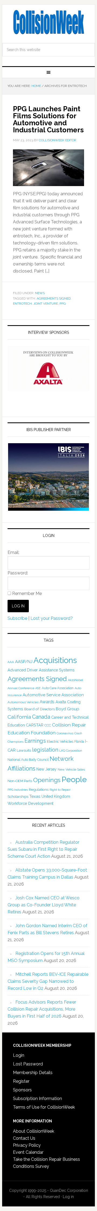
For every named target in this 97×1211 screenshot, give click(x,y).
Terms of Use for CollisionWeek (44, 1107)
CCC (47, 725)
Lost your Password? (51, 618)
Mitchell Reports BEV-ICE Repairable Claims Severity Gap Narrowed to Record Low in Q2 (48, 981)
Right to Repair (60, 790)
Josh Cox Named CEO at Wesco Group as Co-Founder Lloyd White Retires (43, 904)
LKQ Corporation (70, 750)
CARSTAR (34, 725)
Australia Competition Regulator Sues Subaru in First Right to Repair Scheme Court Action (43, 849)
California (19, 717)
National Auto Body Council (28, 760)
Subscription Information (37, 1098)
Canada (41, 717)
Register (21, 1081)
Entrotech (22, 303)
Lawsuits (24, 750)
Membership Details (33, 1072)
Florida (79, 742)
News (40, 293)
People (74, 779)
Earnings (35, 741)
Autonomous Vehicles (23, 702)
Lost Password (28, 1064)
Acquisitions (55, 660)
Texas (34, 796)
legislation (45, 749)
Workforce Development (30, 803)
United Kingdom (55, 796)
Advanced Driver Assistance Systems (41, 670)
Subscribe (17, 618)
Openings (46, 779)
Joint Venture (45, 303)
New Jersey (46, 769)
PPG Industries (18, 789)
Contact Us (24, 1138)
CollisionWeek (48, 22)
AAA (11, 662)
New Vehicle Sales (71, 769)
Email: (13, 552)
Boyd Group (67, 709)
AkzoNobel (75, 680)
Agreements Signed (54, 298)
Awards (47, 701)
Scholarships (18, 796)
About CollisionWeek (33, 1131)
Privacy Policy (27, 1145)
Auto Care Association (58, 688)
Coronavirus (65, 733)
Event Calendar (28, 1152)
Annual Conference (21, 688)
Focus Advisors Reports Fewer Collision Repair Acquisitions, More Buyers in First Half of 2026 (42, 1009)
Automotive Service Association (53, 694)
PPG (63, 303)
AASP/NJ (23, 661)
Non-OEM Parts (20, 781)
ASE (38, 688)
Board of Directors (39, 709)
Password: (18, 573)
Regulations (38, 789)
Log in (68, 1197)
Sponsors (22, 1089)
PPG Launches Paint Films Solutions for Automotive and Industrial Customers (48, 119)
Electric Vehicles (60, 741)
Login (18, 1055)
